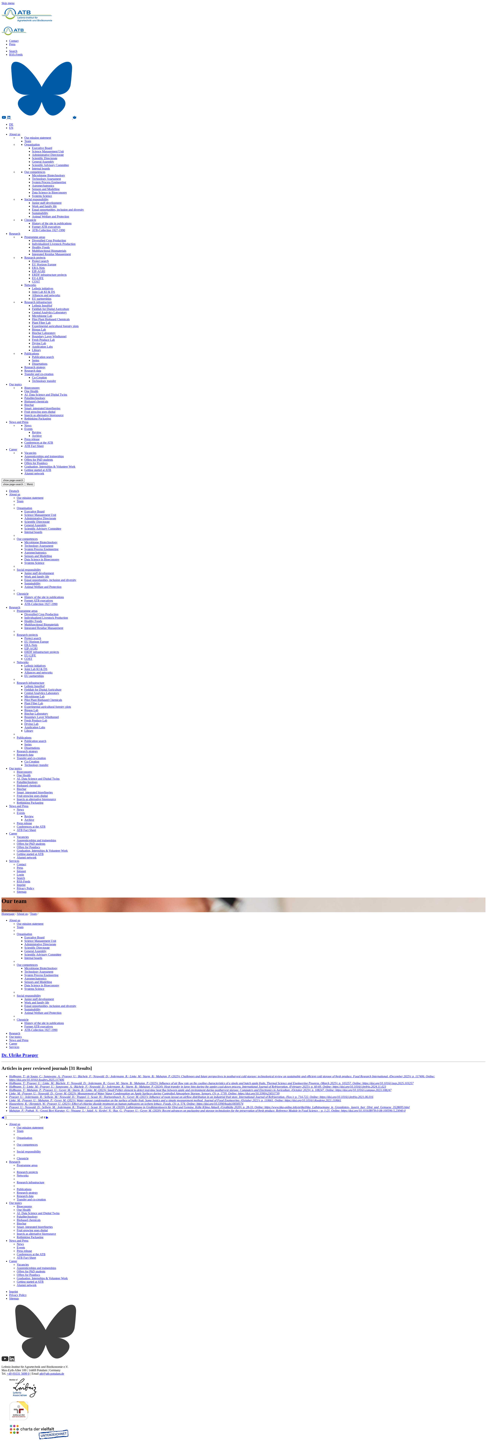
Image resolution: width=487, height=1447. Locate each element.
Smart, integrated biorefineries (42, 408)
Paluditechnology (34, 398)
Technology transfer (44, 381)
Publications (31, 353)
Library (36, 350)
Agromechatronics (43, 185)
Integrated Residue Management (51, 254)
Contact (13, 40)
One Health (31, 391)
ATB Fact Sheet (34, 446)
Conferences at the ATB (38, 442)
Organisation (32, 144)
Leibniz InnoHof (42, 305)
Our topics (15, 384)
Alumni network (34, 473)
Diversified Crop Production (49, 240)
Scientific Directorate (44, 158)
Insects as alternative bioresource (44, 415)
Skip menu (8, 3)
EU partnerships (41, 298)
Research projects (34, 257)
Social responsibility (36, 199)
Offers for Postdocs (36, 463)
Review (36, 432)
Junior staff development (46, 202)
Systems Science (42, 196)
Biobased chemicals (36, 401)
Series (35, 360)
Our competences (34, 172)
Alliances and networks (46, 295)
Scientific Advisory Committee (50, 165)
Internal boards (41, 168)
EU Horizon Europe (44, 264)
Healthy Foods (41, 247)
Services (14, 861)
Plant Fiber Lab (41, 322)
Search (13, 51)
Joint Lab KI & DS (43, 291)
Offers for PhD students (38, 459)
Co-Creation (39, 377)
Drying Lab (39, 343)
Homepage (8, 913)
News (27, 425)
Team (27, 141)
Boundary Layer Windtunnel (49, 336)
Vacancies (30, 452)
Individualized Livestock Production (54, 244)
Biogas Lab (39, 329)
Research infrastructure (38, 302)
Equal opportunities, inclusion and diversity (58, 209)
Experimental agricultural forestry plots (55, 326)
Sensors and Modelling (46, 189)
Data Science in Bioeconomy (49, 192)
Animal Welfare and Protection (50, 216)
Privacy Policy (25, 888)
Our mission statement (37, 137)
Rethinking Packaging (37, 418)
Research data (32, 370)
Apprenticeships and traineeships (44, 456)
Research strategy (34, 367)
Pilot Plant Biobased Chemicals (51, 319)
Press (12, 44)
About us (14, 134)
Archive (37, 435)
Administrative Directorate (48, 154)
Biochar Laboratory (44, 333)
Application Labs (42, 346)
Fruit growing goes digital (39, 411)
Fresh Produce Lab (43, 339)
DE (11, 124)
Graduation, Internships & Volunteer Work (49, 466)
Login (20, 874)
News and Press (18, 422)
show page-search (13, 480)
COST (36, 281)
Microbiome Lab (42, 315)
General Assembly (43, 161)
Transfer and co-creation (38, 374)
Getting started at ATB (37, 470)
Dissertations (39, 363)
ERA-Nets (38, 267)
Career (13, 449)
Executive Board (42, 148)
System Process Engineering (49, 182)
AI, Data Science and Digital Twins (45, 394)
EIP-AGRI (38, 271)
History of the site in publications (52, 223)
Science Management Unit (48, 151)
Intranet (21, 871)
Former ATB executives (46, 226)
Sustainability (40, 213)
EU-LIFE (38, 278)
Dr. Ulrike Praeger (20, 1055)
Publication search (43, 357)
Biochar (29, 405)
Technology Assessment (46, 178)
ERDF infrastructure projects (49, 274)
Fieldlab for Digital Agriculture (50, 309)
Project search (40, 261)
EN (11, 127)
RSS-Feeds (16, 54)
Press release (32, 439)
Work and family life (44, 206)
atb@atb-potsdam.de (51, 1373)
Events (28, 429)
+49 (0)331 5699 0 (18, 1373)
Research (14, 233)
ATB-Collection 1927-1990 (48, 230)
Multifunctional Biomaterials (49, 250)
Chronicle (30, 220)
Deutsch (14, 491)
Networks (30, 285)
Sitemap (21, 891)
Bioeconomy (32, 387)
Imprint (21, 885)
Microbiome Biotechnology (48, 175)
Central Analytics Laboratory (49, 312)
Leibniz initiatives (42, 288)
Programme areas (34, 237)
